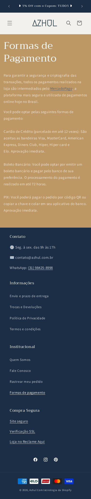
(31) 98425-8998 (40, 267)
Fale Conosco (20, 370)
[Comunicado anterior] (9, 6)
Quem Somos (20, 359)
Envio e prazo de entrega (29, 296)
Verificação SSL (22, 431)
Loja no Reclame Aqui (27, 441)
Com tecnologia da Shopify (54, 490)
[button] (9, 23)
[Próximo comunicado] (82, 6)
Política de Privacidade (27, 318)
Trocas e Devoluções (25, 307)
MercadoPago (61, 88)
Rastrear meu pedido (26, 381)
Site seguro (19, 421)
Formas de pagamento (27, 392)
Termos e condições (25, 329)
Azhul (33, 490)
